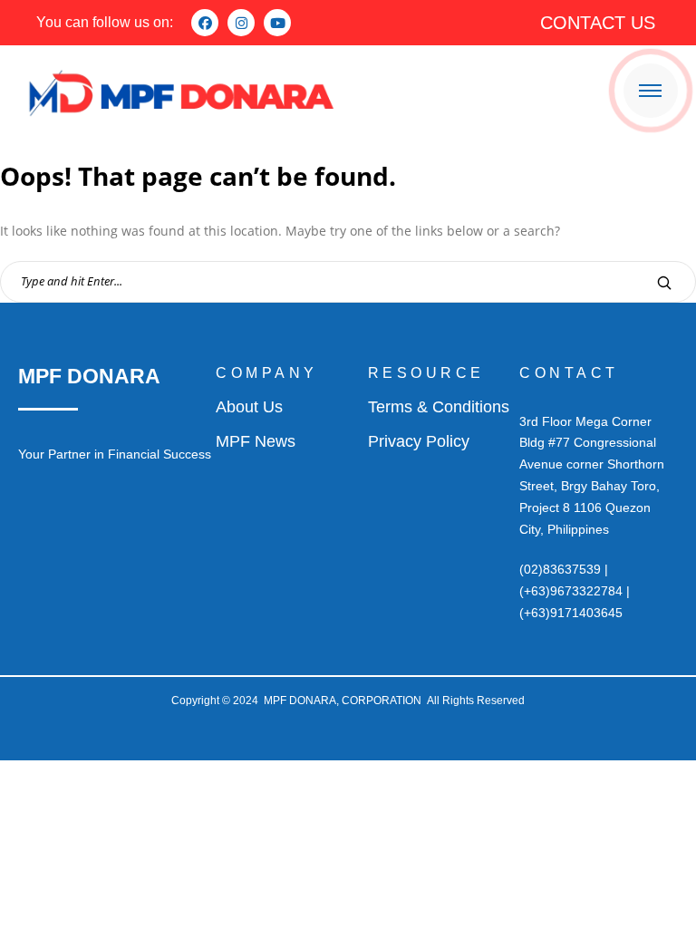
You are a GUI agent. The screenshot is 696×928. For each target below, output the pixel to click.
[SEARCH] (664, 282)
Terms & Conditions (438, 407)
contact (569, 373)
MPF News (255, 441)
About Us (249, 407)
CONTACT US (597, 23)
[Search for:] (348, 280)
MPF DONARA (89, 376)
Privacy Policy (418, 441)
